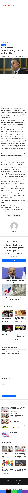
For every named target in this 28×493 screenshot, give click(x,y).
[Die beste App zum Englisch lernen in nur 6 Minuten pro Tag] (20, 463)
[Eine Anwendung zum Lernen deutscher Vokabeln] (5, 433)
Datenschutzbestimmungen (14, 483)
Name (3, 372)
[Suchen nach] (26, 5)
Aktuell (8, 42)
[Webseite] (14, 233)
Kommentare (22, 403)
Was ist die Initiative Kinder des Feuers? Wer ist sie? (7, 333)
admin (4, 56)
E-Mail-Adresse (6, 378)
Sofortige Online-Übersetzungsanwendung (16, 414)
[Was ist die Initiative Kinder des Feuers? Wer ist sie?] (7, 328)
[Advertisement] (14, 25)
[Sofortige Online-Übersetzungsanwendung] (5, 415)
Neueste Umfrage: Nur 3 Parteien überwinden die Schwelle (20, 319)
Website (4, 384)
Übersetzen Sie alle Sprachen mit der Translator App (18, 420)
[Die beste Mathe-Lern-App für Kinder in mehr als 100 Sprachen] (7, 463)
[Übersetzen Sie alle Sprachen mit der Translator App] (5, 421)
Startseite (3, 42)
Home (13, 480)
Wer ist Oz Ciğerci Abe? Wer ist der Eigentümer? (6, 320)
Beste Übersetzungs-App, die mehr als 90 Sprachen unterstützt (17, 409)
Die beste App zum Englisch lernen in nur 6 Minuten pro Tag (20, 469)
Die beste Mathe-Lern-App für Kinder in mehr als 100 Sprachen (7, 470)
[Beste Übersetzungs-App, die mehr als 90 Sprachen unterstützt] (5, 409)
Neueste (13, 403)
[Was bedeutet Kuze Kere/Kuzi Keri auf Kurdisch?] (5, 427)
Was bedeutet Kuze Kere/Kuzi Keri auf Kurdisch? (17, 426)
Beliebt (4, 403)
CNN (10, 215)
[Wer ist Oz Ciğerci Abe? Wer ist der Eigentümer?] (7, 313)
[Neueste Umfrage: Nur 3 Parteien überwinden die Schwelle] (20, 313)
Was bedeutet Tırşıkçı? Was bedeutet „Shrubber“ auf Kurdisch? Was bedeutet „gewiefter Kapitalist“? (20, 336)
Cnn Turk (17, 215)
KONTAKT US (18, 480)
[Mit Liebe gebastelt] (8, 5)
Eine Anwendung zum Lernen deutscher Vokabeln (17, 431)
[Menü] (1, 5)
